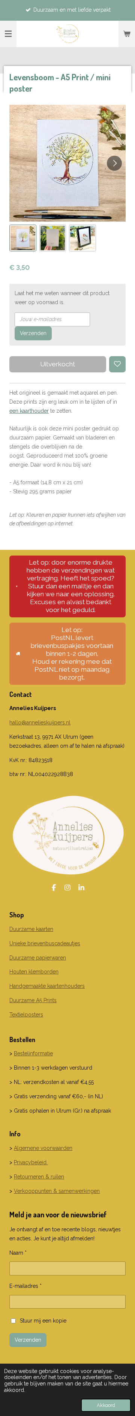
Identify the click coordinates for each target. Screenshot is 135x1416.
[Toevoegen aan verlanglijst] (117, 364)
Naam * (18, 1253)
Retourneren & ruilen (39, 1177)
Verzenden (33, 333)
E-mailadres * (25, 1286)
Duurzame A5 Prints (33, 1000)
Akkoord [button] (106, 1405)
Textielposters (26, 1015)
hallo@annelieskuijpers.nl (39, 722)
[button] (22, 238)
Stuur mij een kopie (43, 1320)
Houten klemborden (33, 972)
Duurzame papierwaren (37, 958)
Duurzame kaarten (31, 929)
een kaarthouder (29, 411)
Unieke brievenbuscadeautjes (44, 943)
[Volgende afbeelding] (114, 163)
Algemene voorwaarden (43, 1148)
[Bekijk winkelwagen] (126, 34)
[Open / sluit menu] (8, 34)
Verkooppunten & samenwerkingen (57, 1191)
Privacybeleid (31, 1162)
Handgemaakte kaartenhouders (47, 986)
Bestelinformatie (33, 1053)
